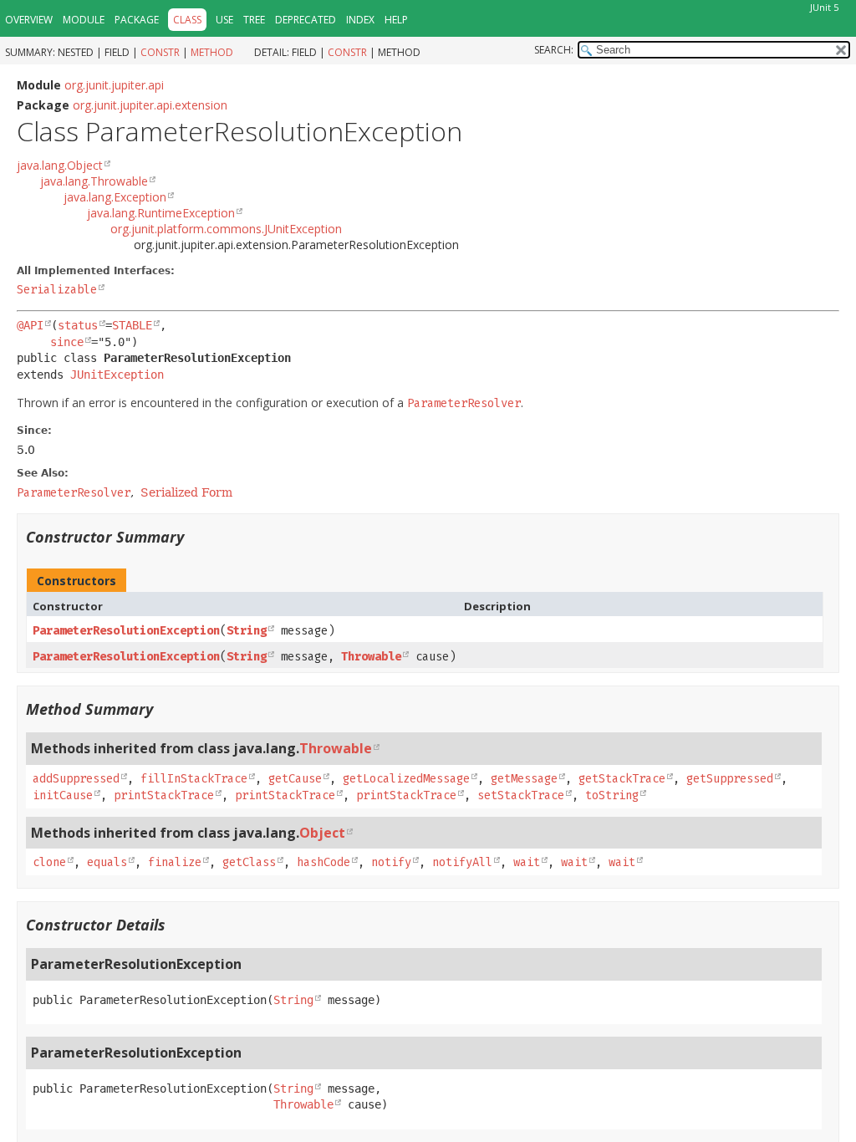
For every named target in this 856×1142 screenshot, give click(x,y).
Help (396, 20)
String (247, 631)
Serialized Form (186, 492)
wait (526, 862)
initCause (63, 795)
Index (360, 20)
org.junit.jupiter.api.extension (150, 105)
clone (49, 862)
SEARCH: (553, 50)
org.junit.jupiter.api (114, 85)
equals (107, 862)
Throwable (371, 657)
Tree (254, 20)
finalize (174, 862)
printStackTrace (164, 795)
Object (322, 832)
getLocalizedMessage (406, 779)
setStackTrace (520, 795)
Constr (160, 52)
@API (30, 325)
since (67, 342)
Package (137, 20)
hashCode (323, 862)
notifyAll (462, 862)
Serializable (57, 290)
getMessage (524, 779)
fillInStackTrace (193, 779)
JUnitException (117, 374)
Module (83, 20)
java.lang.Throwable (94, 181)
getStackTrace (621, 779)
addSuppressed (76, 779)
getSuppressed (729, 779)
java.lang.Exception (115, 197)
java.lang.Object (60, 165)
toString (612, 795)
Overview (29, 20)
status (78, 325)
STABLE (132, 325)
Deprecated (305, 20)
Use (224, 20)
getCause (295, 779)
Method (212, 52)
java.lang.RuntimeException (161, 213)
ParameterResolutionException (126, 631)
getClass (249, 862)
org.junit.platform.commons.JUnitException (226, 229)
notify (391, 862)
